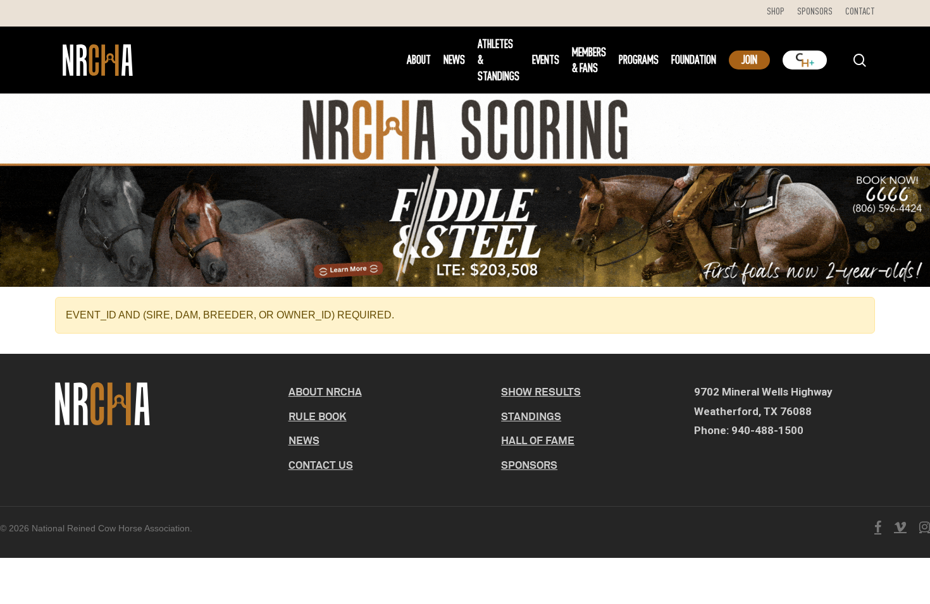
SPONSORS (529, 464)
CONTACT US (320, 464)
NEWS (303, 440)
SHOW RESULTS (541, 391)
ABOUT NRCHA (325, 391)
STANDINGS (531, 416)
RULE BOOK (317, 416)
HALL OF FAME (537, 440)
